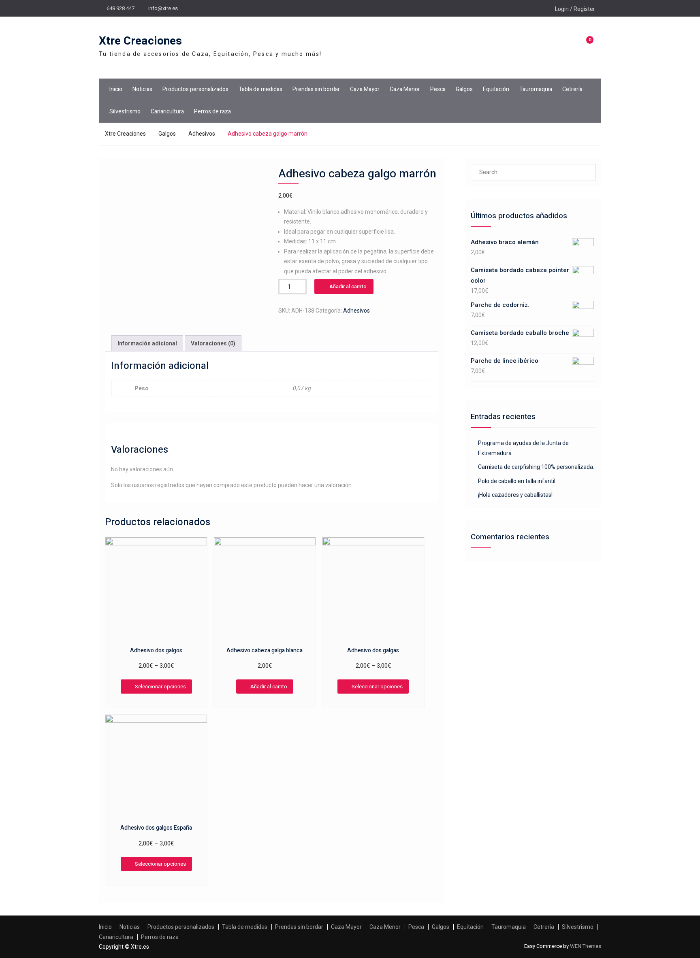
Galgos (464, 89)
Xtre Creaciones (140, 41)
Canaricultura (167, 111)
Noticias (142, 89)
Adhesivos (201, 133)
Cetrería (572, 89)
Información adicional (147, 343)
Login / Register (575, 9)
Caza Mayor (365, 89)
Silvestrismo (125, 111)
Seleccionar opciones (160, 686)
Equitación (496, 89)
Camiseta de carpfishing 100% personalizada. (536, 467)
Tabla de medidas (260, 89)
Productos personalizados (195, 89)
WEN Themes (585, 946)
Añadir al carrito (348, 286)
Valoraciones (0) (213, 343)
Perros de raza (212, 111)
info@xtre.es (163, 8)
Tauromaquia (535, 89)
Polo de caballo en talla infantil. (517, 481)
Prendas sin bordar (316, 89)
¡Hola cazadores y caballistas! (515, 495)
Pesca (438, 89)
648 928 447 (120, 8)
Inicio (115, 89)
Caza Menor (405, 89)
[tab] (147, 343)
